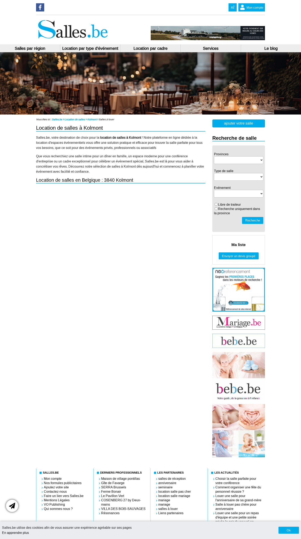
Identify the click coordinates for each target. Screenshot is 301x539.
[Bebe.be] (238, 347)
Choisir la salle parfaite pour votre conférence (235, 481)
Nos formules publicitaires (62, 483)
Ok (289, 530)
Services (210, 48)
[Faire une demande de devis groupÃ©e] (12, 506)
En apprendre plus (15, 533)
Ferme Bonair (111, 491)
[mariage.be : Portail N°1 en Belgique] (238, 328)
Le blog (271, 48)
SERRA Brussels (113, 487)
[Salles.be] (72, 39)
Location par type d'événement (90, 48)
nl (232, 7)
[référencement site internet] (238, 310)
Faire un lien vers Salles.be (64, 496)
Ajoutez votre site (56, 487)
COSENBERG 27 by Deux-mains (121, 502)
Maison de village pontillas (120, 479)
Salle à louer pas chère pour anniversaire (235, 506)
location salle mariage (174, 496)
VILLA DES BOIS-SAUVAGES (123, 509)
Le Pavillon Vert (112, 496)
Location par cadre (150, 48)
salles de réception (172, 479)
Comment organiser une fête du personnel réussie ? (238, 489)
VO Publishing (54, 504)
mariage (164, 500)
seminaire (165, 487)
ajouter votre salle (238, 123)
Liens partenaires (170, 513)
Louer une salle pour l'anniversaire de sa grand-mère (238, 498)
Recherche (252, 220)
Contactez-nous (55, 491)
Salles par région (30, 48)
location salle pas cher (174, 491)
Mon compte (255, 7)
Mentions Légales (57, 500)
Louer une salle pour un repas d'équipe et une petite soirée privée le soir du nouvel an (237, 517)
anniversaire (167, 483)
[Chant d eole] (208, 39)
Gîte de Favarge (112, 483)
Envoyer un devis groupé (238, 256)
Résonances (110, 513)
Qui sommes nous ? (58, 509)
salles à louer (168, 509)
